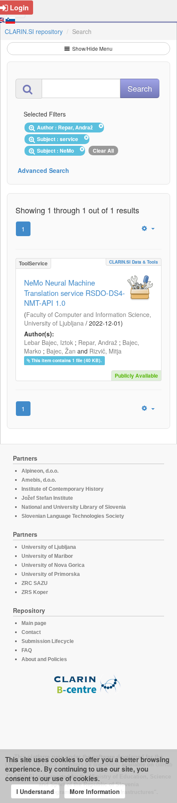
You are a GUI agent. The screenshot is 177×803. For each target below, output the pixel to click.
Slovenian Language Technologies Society (72, 516)
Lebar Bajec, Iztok (48, 342)
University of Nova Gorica (53, 565)
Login (19, 7)
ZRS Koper (34, 592)
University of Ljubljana (48, 547)
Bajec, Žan (61, 351)
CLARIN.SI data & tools (133, 262)
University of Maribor (47, 556)
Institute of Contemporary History (62, 489)
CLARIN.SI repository (34, 31)
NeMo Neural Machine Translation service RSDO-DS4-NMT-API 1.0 (74, 292)
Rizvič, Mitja (105, 351)
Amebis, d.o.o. (38, 480)
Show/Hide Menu (92, 48)
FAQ (26, 650)
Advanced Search (43, 170)
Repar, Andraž (97, 342)
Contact (31, 632)
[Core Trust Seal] (88, 718)
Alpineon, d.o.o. (39, 471)
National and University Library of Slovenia (73, 507)
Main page (33, 623)
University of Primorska (50, 574)
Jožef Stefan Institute (47, 498)
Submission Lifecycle (47, 641)
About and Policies (44, 659)
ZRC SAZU (34, 583)
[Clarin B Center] (88, 683)
